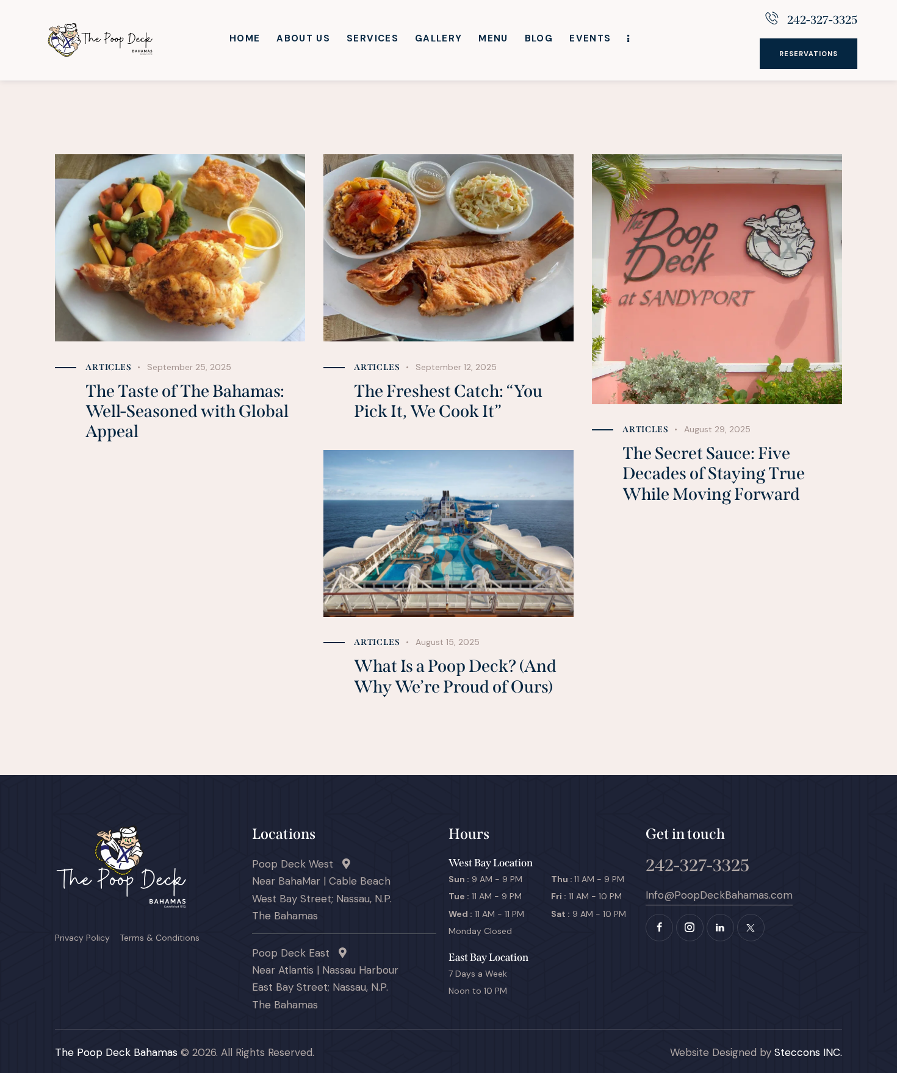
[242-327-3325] (771, 18)
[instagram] (690, 927)
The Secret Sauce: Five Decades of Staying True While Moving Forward (713, 473)
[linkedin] (720, 927)
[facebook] (659, 927)
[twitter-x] (751, 927)
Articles (108, 367)
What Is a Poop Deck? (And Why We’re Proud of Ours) (455, 676)
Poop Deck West (297, 864)
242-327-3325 (822, 20)
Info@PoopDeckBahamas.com (719, 895)
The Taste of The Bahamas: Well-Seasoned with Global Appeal (187, 411)
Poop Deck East (295, 953)
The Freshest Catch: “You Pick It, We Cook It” (448, 401)
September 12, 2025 (456, 367)
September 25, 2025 (189, 367)
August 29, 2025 (717, 429)
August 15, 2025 (448, 641)
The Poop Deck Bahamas (116, 1052)
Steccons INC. (806, 1052)
